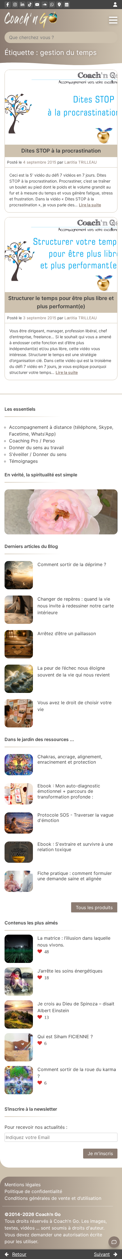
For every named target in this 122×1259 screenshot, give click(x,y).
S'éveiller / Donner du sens (37, 454)
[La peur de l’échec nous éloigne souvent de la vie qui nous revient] (19, 679)
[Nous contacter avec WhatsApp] (52, 4)
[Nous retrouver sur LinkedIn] (22, 4)
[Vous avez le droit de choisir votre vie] (19, 713)
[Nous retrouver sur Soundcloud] (44, 4)
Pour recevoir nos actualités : (36, 1127)
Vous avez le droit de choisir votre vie (74, 706)
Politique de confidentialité (33, 1191)
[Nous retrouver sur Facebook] (8, 4)
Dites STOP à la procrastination (61, 150)
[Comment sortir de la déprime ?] (19, 575)
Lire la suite (90, 204)
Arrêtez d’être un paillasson (66, 633)
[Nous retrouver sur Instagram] (15, 4)
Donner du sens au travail (36, 447)
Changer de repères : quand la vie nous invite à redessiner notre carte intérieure (75, 605)
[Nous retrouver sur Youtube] (37, 4)
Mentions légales (23, 1184)
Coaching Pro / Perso (32, 441)
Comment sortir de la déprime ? (71, 564)
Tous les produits (94, 907)
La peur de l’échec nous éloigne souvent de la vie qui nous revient (73, 671)
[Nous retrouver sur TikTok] (30, 4)
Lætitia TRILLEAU (80, 162)
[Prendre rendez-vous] (67, 4)
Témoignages (23, 461)
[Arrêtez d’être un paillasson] (19, 644)
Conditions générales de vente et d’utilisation (53, 1198)
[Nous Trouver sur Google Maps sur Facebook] (59, 4)
